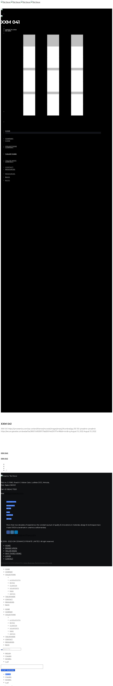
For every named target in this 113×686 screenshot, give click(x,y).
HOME (8, 546)
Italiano (8, 656)
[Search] (2, 649)
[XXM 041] (6, 464)
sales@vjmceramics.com (13, 493)
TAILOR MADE (11, 551)
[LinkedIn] (16, 532)
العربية (6, 661)
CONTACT (9, 559)
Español (8, 659)
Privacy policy (30, 535)
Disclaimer (21, 535)
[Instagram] (12, 532)
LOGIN (8, 556)
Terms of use (11, 535)
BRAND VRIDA (11, 548)
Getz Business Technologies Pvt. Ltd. (37, 563)
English (8, 653)
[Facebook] (8, 532)
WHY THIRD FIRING (13, 554)
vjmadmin (8, 28)
